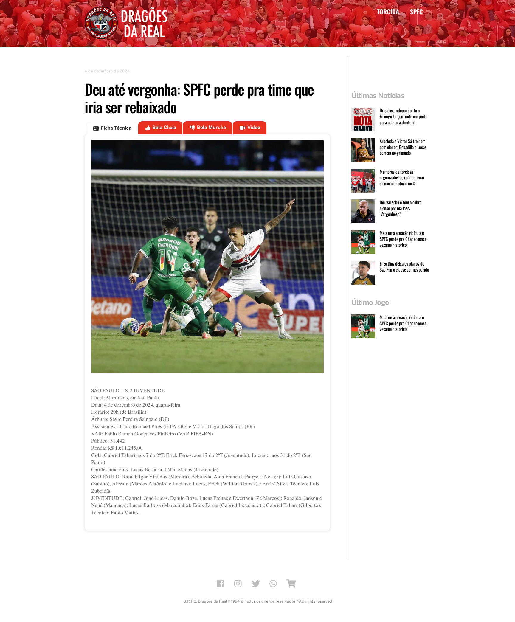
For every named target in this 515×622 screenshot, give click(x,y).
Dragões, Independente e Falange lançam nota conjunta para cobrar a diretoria (403, 116)
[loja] (292, 583)
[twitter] (257, 583)
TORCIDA (388, 11)
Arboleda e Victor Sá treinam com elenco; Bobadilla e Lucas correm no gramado (403, 147)
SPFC (416, 11)
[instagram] (239, 583)
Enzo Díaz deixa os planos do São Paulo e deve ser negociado (404, 267)
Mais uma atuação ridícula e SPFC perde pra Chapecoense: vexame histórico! (403, 239)
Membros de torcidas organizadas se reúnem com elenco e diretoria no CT (402, 178)
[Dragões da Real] (128, 36)
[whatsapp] (274, 583)
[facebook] (222, 583)
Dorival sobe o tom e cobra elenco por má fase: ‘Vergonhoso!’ (400, 208)
